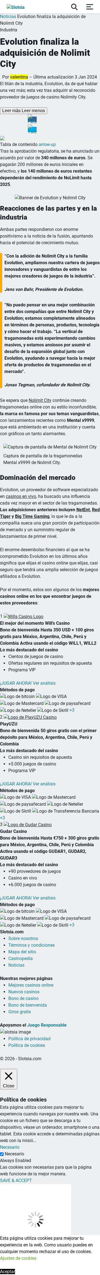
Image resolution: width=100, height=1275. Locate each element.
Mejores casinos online (30, 985)
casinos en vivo (21, 496)
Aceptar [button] (7, 1271)
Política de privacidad (29, 1038)
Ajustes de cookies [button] (18, 1258)
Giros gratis (19, 1011)
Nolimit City (40, 400)
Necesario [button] (9, 1147)
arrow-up (47, 144)
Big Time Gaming (32, 516)
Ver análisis (44, 683)
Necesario (14, 1153)
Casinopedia (20, 958)
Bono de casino (23, 998)
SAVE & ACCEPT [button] (16, 1180)
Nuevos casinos (23, 991)
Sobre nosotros (23, 938)
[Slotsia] (21, 6)
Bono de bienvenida (27, 1005)
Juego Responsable (47, 1025)
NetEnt (83, 509)
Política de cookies (26, 1045)
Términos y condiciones (31, 945)
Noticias (8, 16)
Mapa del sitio (22, 951)
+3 (71, 710)
